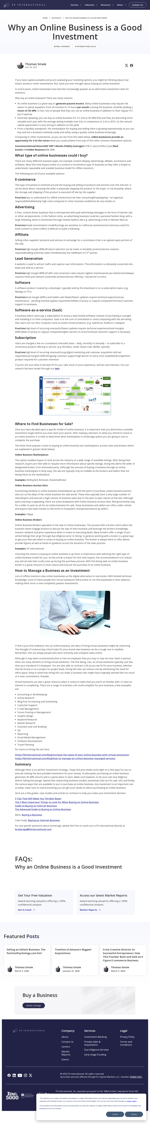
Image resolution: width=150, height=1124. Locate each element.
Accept (115, 1114)
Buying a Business (32, 814)
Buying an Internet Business (44, 820)
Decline (134, 1114)
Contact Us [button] (68, 1041)
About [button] (65, 1036)
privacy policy (132, 1101)
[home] (24, 4)
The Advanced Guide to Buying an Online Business (43, 809)
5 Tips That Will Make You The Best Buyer (38, 798)
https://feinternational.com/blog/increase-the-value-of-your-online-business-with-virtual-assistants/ (72, 754)
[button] (76, 5)
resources (56, 18)
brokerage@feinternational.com (33, 829)
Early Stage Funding (95, 1054)
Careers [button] (66, 1046)
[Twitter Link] (126, 65)
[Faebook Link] (131, 65)
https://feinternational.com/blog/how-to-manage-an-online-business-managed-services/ (65, 758)
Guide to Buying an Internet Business (36, 805)
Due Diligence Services (96, 1049)
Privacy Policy (127, 1036)
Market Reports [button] (66, 1053)
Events (65, 1059)
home (45, 18)
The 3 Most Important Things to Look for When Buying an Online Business (57, 802)
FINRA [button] (133, 1076)
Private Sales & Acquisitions (92, 1043)
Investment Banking (95, 1036)
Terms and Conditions (126, 1043)
